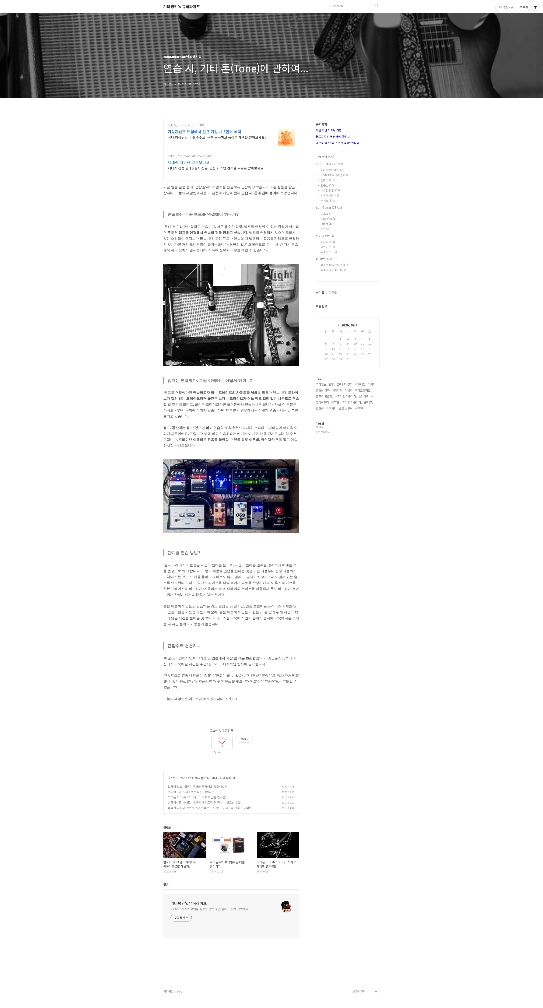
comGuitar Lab (180, 778)
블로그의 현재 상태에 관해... (332, 136)
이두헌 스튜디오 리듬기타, (346, 402)
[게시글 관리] (219, 752)
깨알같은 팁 (202, 778)
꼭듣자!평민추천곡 (333, 270)
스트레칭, (360, 384)
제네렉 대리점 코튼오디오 (189, 162)
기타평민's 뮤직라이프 (181, 6)
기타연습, (321, 384)
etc (325, 229)
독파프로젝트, (363, 390)
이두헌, (359, 408)
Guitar (326, 213)
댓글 (166, 884)
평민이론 (328, 247)
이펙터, (372, 384)
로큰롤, (320, 408)
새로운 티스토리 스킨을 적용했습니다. (338, 143)
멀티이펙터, (323, 402)
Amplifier (328, 219)
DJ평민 (324, 259)
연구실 (327, 185)
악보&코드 (329, 252)
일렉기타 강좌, (344, 384)
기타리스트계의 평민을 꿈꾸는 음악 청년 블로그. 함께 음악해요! (210, 909)
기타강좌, (337, 390)
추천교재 (328, 201)
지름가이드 (330, 195)
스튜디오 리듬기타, (346, 396)
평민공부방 (325, 236)
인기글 (320, 292)
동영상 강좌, (323, 390)
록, (373, 396)
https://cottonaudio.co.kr (186, 156)
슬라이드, (363, 396)
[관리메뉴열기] (535, 7)
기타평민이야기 (332, 170)
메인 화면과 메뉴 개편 (328, 130)
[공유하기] (214, 752)
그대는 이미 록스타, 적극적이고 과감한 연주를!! (197, 797)
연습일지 (328, 242)
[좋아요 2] (222, 740)
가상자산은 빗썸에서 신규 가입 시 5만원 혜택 (204, 131)
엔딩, (332, 384)
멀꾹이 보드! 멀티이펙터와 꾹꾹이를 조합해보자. (198, 786)
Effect (327, 224)
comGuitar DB (329, 207)
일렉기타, (331, 408)
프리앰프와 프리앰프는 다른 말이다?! (191, 792)
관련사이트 (359, 991)
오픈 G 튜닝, (346, 408)
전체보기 (325, 157)
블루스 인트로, (324, 396)
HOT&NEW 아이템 (334, 175)
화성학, (349, 390)
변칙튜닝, (369, 402)
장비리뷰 (328, 180)
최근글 (333, 292)
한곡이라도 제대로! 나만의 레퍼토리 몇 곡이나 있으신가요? (205, 802)
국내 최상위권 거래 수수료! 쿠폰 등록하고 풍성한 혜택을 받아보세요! (217, 137)
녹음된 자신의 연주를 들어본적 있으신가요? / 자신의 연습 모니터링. (210, 808)
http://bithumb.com (182, 125)
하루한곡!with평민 (335, 265)
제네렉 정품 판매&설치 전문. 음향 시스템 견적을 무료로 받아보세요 (216, 167)
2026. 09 (348, 325)
